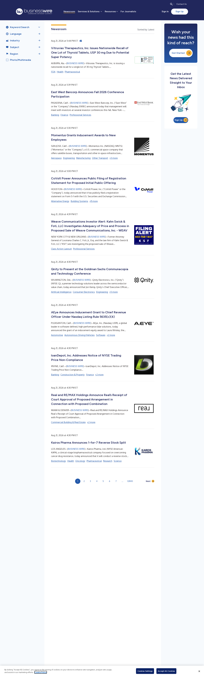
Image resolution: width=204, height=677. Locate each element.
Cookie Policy (41, 672)
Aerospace (56, 158)
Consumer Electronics (84, 292)
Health (60, 71)
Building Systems (79, 201)
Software (100, 335)
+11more (94, 201)
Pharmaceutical (72, 71)
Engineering (69, 158)
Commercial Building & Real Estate (68, 422)
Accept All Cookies (166, 671)
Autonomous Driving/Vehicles (79, 335)
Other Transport (100, 158)
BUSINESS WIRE (75, 63)
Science (118, 461)
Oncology (80, 461)
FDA (53, 71)
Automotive (57, 335)
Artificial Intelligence (61, 292)
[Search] (171, 4)
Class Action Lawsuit (61, 248)
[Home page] (34, 11)
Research (107, 461)
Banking (55, 115)
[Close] (199, 671)
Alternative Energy (60, 201)
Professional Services (80, 115)
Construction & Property (73, 374)
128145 (130, 481)
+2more (111, 335)
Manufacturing (83, 158)
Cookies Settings (145, 671)
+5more (113, 292)
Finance (64, 115)
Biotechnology (58, 461)
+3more (113, 158)
